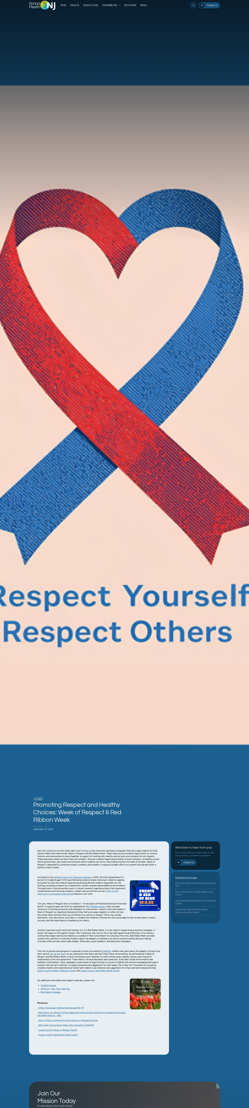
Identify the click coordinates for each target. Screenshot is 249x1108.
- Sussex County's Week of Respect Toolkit (57, 1030)
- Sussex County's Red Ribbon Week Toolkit (57, 1035)
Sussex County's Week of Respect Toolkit (56, 971)
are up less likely (58, 954)
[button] (111, 5)
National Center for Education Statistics (72, 877)
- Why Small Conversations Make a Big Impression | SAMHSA (65, 1025)
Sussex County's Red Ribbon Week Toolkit (100, 971)
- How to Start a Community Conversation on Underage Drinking (67, 1020)
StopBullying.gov (97, 906)
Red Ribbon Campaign (50, 992)
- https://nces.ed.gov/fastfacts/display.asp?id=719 (60, 1008)
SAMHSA (106, 951)
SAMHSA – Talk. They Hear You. (55, 989)
